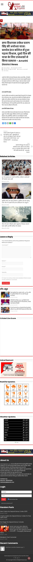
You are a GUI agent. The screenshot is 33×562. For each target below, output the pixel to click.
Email (4, 266)
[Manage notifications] (29, 558)
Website (4, 272)
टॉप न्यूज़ (9, 69)
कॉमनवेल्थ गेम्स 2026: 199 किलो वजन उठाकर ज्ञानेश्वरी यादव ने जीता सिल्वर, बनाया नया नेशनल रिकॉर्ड (20, 301)
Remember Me (13, 499)
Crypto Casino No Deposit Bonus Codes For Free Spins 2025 (15, 516)
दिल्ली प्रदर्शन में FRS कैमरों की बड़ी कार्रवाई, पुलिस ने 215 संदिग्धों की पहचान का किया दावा (20, 308)
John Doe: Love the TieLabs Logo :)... (15, 547)
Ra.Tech (26, 556)
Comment (5, 245)
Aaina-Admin (6, 67)
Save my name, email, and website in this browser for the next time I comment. (16, 278)
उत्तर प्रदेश (5, 69)
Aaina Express (8, 556)
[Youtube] (17, 558)
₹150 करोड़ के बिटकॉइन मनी (9, 20)
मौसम (17, 442)
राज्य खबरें (14, 69)
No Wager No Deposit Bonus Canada (12, 522)
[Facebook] (13, 558)
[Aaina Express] (16, 5)
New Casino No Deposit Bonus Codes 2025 (13, 511)
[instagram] (19, 558)
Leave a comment (23, 69)
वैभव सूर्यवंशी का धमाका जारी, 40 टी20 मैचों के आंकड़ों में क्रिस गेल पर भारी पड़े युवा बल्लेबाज (20, 294)
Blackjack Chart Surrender (8, 537)
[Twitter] (15, 558)
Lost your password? (7, 503)
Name (4, 261)
